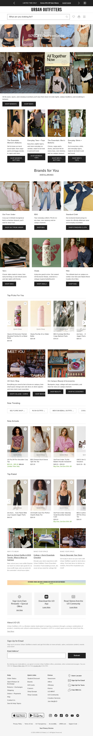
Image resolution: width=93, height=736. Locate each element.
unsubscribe (37, 666)
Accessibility (53, 724)
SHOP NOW (66, 3)
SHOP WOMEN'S (11, 104)
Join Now (19, 610)
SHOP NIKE (73, 284)
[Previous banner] (14, 3)
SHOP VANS (9, 284)
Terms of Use (29, 724)
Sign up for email (78, 680)
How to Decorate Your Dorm (71, 555)
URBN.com (62, 724)
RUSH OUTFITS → (38, 411)
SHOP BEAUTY (55, 392)
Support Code (73, 724)
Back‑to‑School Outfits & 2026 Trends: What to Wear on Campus (19, 557)
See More (10, 631)
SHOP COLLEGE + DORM (19, 394)
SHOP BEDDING (41, 394)
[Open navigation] (84, 16)
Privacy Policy (17, 724)
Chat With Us (76, 690)
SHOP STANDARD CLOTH (78, 227)
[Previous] (9, 322)
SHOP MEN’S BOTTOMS (56, 159)
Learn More (46, 607)
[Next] (83, 322)
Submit (77, 655)
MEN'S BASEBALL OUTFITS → (63, 411)
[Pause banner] (85, 3)
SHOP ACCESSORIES (76, 392)
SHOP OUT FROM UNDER (14, 227)
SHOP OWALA (42, 284)
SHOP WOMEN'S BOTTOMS (16, 159)
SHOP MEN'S (28, 104)
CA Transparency (40, 724)
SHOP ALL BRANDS (47, 175)
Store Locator (76, 676)
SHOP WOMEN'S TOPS (36, 157)
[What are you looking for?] (67, 16)
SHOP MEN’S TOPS (76, 159)
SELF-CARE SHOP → (17, 411)
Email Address (12, 651)
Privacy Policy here (19, 666)
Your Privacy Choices (47, 728)
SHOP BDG (41, 227)
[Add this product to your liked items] (25, 303)
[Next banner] (78, 3)
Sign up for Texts (78, 685)
